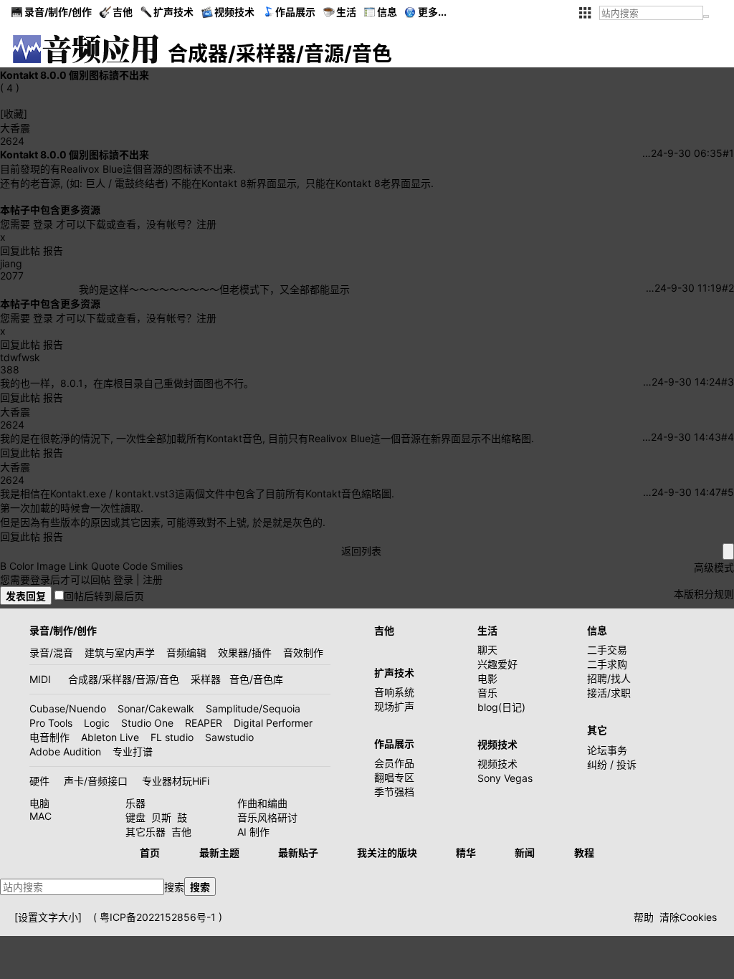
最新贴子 (298, 852)
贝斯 (161, 817)
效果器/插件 (245, 652)
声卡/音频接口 (96, 781)
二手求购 (607, 664)
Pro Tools (50, 723)
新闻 (525, 852)
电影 (487, 678)
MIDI (40, 679)
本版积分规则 (704, 594)
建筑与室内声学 (120, 652)
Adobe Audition (65, 751)
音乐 (487, 693)
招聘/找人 (609, 678)
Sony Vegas (505, 778)
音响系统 (394, 692)
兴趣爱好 (497, 664)
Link (78, 566)
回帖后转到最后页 (104, 596)
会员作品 (394, 763)
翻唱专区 (394, 777)
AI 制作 (253, 832)
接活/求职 (609, 693)
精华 (466, 852)
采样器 (206, 679)
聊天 (487, 650)
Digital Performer (273, 723)
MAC (40, 816)
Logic (97, 723)
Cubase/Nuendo (67, 708)
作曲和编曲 (262, 803)
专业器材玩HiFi (175, 781)
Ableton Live (110, 737)
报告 (53, 250)
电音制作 (49, 737)
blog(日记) (501, 707)
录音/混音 (51, 652)
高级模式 (714, 567)
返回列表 (361, 551)
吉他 (123, 12)
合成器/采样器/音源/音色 (123, 679)
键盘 (135, 817)
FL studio (172, 737)
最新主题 (219, 852)
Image (51, 566)
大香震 (15, 128)
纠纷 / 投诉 (612, 764)
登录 (43, 224)
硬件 (39, 781)
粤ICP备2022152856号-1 (158, 917)
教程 (584, 852)
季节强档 (394, 791)
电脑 (39, 803)
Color (21, 566)
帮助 (644, 917)
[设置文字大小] (48, 917)
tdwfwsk (20, 357)
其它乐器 (145, 832)
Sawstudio (229, 737)
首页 (150, 852)
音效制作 (303, 652)
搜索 (174, 887)
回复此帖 (20, 250)
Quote (105, 566)
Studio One (147, 723)
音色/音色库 (256, 679)
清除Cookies (688, 917)
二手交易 (607, 650)
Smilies (167, 566)
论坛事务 (607, 750)
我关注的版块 (387, 852)
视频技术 (497, 764)
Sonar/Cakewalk (156, 708)
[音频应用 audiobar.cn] (86, 49)
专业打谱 (133, 751)
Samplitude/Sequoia (253, 708)
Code (135, 566)
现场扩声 (394, 706)
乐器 (135, 803)
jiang (11, 263)
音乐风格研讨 (267, 817)
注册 (206, 224)
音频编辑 (186, 652)
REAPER (203, 723)
